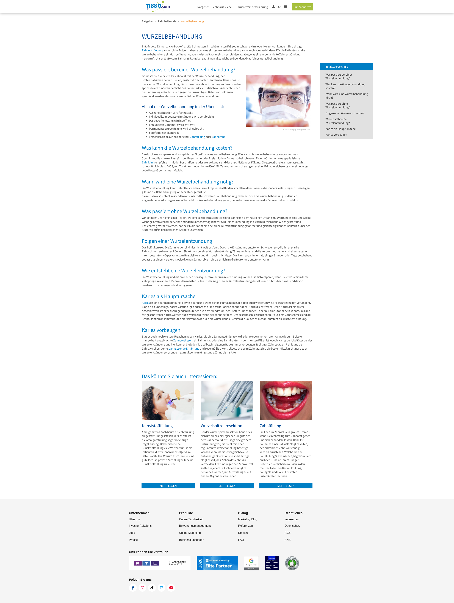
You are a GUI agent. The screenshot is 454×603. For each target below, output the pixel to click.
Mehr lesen (168, 486)
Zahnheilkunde (167, 21)
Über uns (134, 519)
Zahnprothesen (182, 340)
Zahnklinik (148, 162)
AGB (288, 532)
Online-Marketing (190, 532)
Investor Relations (140, 525)
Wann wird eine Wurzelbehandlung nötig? (346, 96)
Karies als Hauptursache (340, 129)
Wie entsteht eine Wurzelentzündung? (337, 121)
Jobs (132, 532)
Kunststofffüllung (157, 425)
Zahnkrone (218, 137)
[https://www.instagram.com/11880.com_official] (142, 588)
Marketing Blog (247, 519)
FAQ (241, 539)
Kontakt (243, 532)
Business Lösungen (191, 539)
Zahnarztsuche (222, 7)
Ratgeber (203, 7)
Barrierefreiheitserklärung (252, 7)
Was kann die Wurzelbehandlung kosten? (345, 86)
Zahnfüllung (198, 137)
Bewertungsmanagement (195, 525)
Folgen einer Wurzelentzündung (344, 113)
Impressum (291, 519)
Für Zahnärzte (302, 7)
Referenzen (245, 525)
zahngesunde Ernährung (184, 348)
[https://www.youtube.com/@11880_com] (171, 588)
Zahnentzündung (152, 50)
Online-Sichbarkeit (191, 519)
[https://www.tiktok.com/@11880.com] (152, 588)
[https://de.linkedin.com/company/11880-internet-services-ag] (161, 588)
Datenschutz (292, 525)
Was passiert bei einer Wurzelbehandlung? (338, 76)
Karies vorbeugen (336, 135)
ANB (288, 539)
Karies (146, 303)
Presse (133, 539)
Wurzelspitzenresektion (221, 425)
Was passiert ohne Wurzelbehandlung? (337, 105)
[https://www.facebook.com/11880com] (133, 588)
